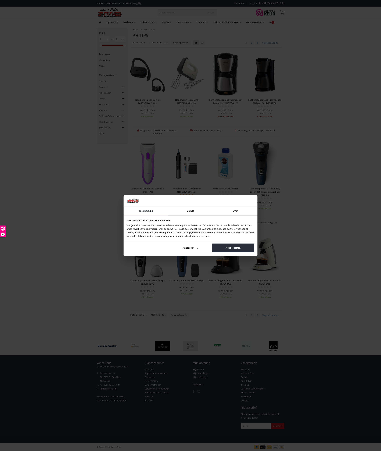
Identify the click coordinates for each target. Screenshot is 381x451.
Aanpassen (188, 248)
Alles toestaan (233, 248)
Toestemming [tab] (146, 211)
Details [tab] (190, 211)
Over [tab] (235, 211)
